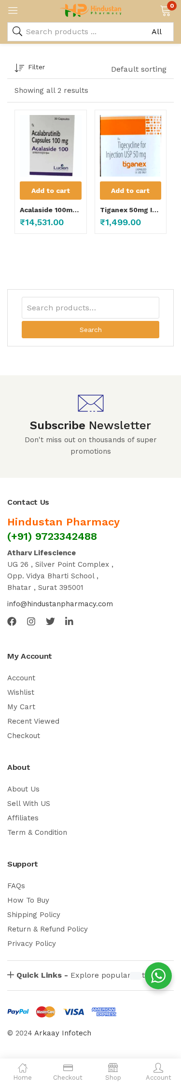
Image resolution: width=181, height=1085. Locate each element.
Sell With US (28, 803)
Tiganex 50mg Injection (131, 210)
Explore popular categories (93, 975)
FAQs (16, 885)
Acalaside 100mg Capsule (51, 210)
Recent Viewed (33, 721)
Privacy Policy (31, 943)
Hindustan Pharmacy (63, 522)
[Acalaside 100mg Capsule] (51, 146)
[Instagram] (31, 621)
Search (91, 329)
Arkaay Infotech (62, 1033)
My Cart (21, 706)
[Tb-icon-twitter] (50, 621)
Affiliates (23, 818)
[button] (165, 9)
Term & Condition (37, 832)
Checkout (23, 735)
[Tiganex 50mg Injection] (131, 146)
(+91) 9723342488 (52, 536)
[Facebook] (11, 621)
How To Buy (28, 900)
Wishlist (20, 692)
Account (21, 678)
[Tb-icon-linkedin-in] (69, 621)
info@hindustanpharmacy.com (60, 604)
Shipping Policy (33, 914)
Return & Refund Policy (47, 929)
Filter (36, 67)
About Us (23, 789)
